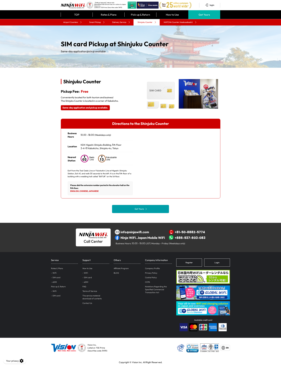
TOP (76, 14)
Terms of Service (89, 291)
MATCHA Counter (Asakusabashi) (178, 22)
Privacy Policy (151, 273)
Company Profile (152, 268)
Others (117, 260)
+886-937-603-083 (190, 238)
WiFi (55, 273)
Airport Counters (70, 22)
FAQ (84, 286)
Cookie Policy (151, 277)
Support (86, 260)
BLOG (116, 273)
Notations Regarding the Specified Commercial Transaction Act (156, 289)
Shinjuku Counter (145, 22)
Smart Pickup (95, 22)
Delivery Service (119, 22)
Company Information (156, 260)
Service (55, 260)
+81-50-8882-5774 (190, 232)
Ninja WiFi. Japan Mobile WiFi (142, 238)
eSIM (55, 282)
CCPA (147, 282)
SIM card (56, 277)
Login (217, 262)
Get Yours (139, 209)
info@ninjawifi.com (134, 232)
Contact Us (87, 303)
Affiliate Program (121, 268)
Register (189, 262)
